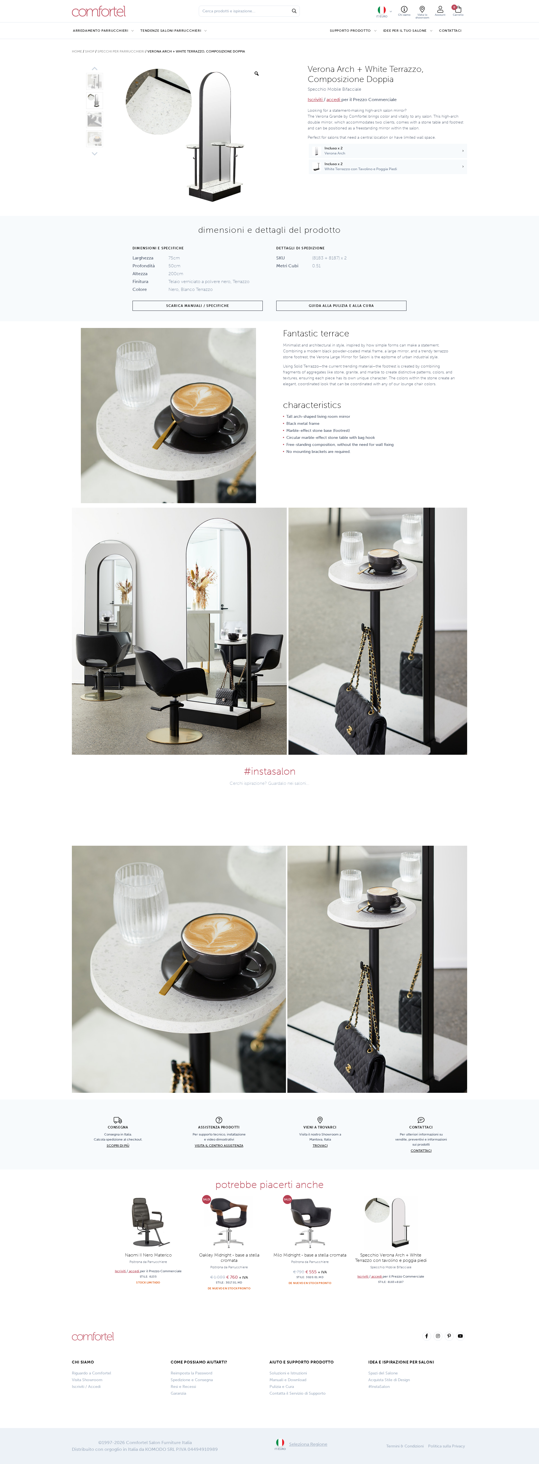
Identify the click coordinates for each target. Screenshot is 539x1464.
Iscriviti (316, 99)
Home (77, 51)
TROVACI (320, 1146)
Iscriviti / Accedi (86, 1386)
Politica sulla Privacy (446, 1446)
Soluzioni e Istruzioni (288, 1373)
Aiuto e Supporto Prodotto (302, 1362)
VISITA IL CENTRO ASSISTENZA (219, 1146)
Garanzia (178, 1393)
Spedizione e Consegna (192, 1380)
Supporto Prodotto (350, 31)
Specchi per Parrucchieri (120, 51)
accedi (333, 99)
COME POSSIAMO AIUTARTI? (199, 1362)
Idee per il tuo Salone (405, 31)
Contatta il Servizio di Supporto (298, 1393)
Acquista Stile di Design (389, 1380)
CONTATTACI (421, 1151)
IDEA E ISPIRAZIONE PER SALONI (401, 1362)
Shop (89, 51)
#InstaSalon (379, 1386)
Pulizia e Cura (282, 1386)
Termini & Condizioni (405, 1446)
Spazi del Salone (383, 1373)
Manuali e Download (288, 1380)
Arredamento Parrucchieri (100, 31)
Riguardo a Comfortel (91, 1373)
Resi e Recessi (183, 1386)
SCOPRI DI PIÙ (118, 1146)
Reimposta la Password (191, 1373)
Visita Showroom (87, 1380)
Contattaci (450, 31)
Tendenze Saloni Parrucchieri (170, 31)
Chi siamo (83, 1362)
